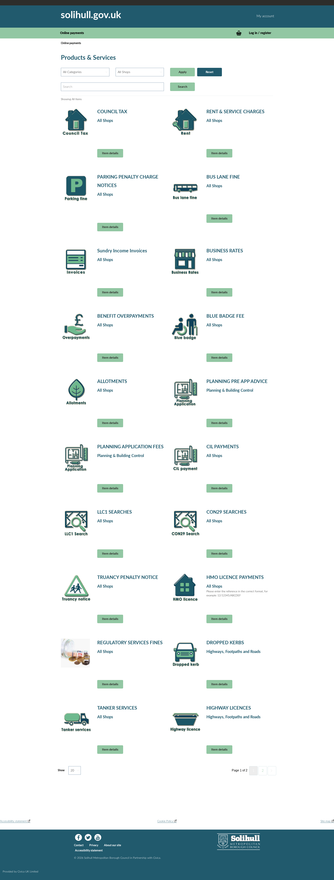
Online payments (72, 33)
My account (265, 16)
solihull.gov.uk (91, 15)
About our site (112, 845)
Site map (325, 821)
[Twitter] (88, 837)
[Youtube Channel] (97, 837)
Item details (110, 153)
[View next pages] (272, 770)
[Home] (238, 841)
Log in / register (260, 33)
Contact (79, 845)
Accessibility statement (14, 821)
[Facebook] (78, 837)
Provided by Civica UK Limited (20, 871)
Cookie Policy (165, 821)
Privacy (93, 845)
